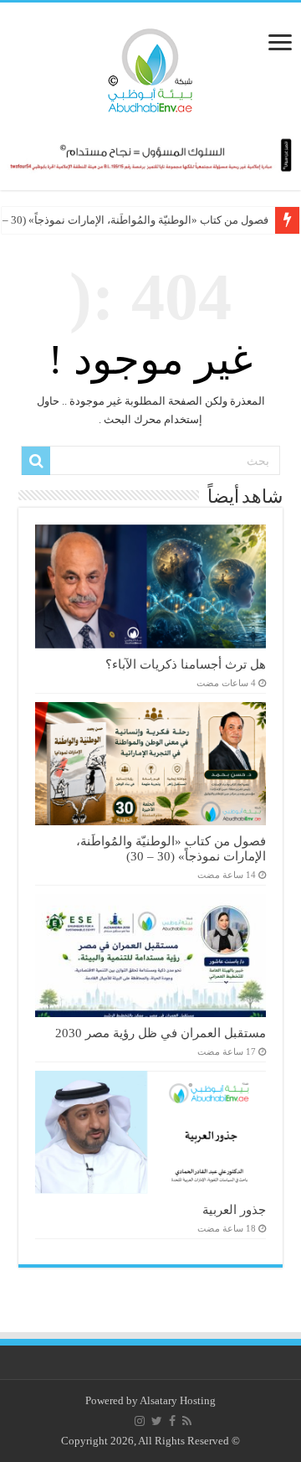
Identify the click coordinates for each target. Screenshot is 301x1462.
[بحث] (36, 461)
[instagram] (139, 1421)
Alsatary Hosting (178, 1400)
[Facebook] (172, 1421)
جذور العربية (234, 1209)
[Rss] (187, 1421)
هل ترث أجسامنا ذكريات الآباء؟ (185, 664)
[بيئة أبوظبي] (150, 66)
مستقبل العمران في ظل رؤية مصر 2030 (160, 1032)
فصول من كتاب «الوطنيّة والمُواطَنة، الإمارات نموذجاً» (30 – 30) (171, 848)
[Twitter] (157, 1421)
